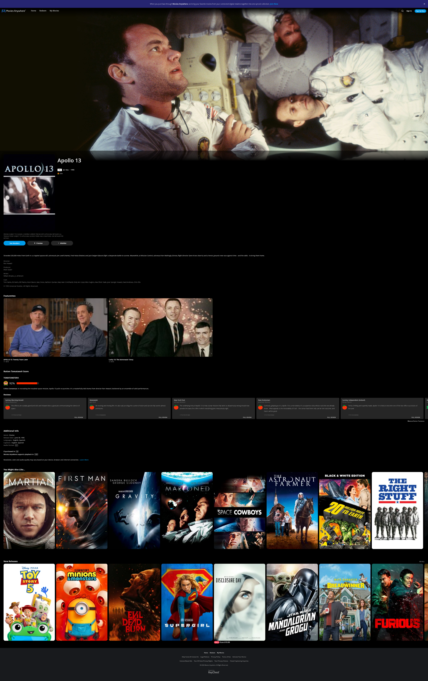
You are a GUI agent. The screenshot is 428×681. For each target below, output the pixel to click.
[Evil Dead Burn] (134, 602)
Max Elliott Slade (101, 282)
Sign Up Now (420, 11)
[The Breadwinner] (344, 602)
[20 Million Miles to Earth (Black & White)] (344, 510)
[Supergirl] (187, 602)
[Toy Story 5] (29, 602)
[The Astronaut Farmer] (292, 510)
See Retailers (15, 243)
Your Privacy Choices (221, 661)
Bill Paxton (23, 282)
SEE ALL (421, 561)
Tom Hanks (7, 282)
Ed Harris (15, 282)
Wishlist (63, 243)
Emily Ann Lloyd (79, 282)
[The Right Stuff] (397, 510)
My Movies (54, 10)
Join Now (274, 4)
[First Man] (81, 510)
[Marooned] (187, 510)
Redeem (42, 10)
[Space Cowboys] (239, 510)
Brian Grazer (8, 270)
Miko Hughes (89, 282)
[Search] (402, 11)
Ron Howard (8, 263)
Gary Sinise (40, 282)
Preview (39, 243)
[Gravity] (134, 510)
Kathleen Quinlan (51, 282)
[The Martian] (29, 510)
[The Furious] (397, 602)
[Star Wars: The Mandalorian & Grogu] (292, 602)
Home (33, 10)
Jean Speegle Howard (114, 282)
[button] (55, 327)
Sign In (409, 11)
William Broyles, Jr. (10, 276)
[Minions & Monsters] (81, 602)
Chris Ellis (137, 282)
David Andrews (128, 282)
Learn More (84, 460)
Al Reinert (20, 276)
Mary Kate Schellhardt (65, 282)
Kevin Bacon (31, 282)
